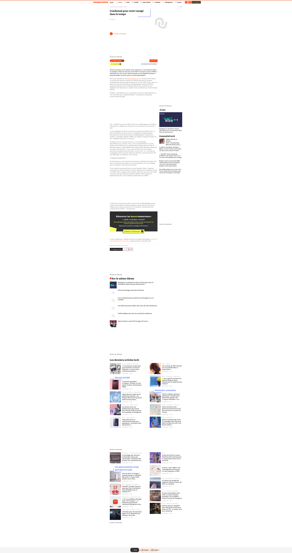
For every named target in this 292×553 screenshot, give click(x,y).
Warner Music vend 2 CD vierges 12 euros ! (133, 321)
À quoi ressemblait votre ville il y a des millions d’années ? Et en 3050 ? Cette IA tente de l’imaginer (172, 495)
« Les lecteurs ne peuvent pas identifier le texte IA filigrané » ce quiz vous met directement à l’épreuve (131, 368)
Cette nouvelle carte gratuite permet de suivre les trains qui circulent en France (171, 409)
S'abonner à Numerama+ (132, 231)
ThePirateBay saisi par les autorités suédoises (135, 313)
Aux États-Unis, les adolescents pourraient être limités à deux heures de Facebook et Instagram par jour (131, 409)
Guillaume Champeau (120, 33)
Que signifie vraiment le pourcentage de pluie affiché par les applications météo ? (172, 381)
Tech (181, 7)
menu (112, 2)
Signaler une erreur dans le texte (119, 245)
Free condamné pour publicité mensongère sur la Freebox (136, 299)
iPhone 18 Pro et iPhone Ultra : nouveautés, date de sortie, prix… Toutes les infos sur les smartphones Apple (173, 141)
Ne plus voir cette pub (116, 57)
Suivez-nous (153, 60)
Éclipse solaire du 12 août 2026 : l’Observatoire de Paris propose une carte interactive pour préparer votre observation (170, 163)
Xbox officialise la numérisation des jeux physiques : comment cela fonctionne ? (131, 422)
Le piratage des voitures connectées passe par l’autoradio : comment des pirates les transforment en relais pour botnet (132, 457)
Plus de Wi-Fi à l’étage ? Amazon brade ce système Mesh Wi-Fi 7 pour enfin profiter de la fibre (131, 476)
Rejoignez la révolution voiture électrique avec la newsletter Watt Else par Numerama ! (135, 283)
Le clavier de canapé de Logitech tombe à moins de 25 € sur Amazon (172, 482)
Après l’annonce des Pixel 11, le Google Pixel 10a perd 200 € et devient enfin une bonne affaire (171, 422)
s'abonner (197, 2)
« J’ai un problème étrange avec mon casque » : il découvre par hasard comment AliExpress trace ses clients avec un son (131, 501)
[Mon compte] (186, 2)
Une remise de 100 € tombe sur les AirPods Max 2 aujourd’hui (172, 367)
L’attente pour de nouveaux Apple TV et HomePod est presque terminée (132, 513)
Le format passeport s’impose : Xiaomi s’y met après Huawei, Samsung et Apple (132, 384)
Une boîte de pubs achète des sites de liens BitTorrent (137, 306)
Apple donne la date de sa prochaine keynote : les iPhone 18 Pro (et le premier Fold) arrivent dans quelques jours (132, 396)
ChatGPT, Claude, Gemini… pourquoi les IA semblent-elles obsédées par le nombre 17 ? (131, 489)
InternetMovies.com (133, 79)
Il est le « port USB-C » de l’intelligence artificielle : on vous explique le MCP (171, 469)
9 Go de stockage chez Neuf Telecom (131, 290)
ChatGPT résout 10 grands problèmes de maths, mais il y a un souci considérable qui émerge (170, 155)
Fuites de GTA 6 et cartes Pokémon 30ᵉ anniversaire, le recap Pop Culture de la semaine (172, 457)
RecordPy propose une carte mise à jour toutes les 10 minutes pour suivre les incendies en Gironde (170, 171)
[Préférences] (189, 2)
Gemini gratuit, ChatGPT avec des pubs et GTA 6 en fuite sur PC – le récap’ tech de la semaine (172, 508)
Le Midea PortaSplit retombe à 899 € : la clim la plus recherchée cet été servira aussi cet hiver (170, 148)
